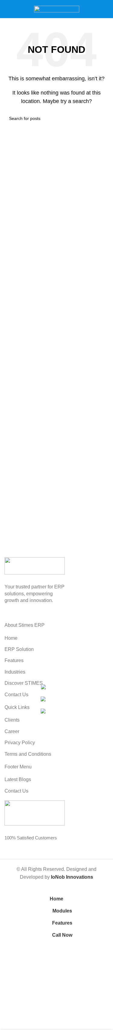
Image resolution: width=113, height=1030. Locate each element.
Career (12, 731)
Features (14, 660)
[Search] (106, 9)
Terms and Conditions (28, 754)
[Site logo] (56, 8)
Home (11, 638)
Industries (15, 671)
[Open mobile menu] (7, 9)
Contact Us (16, 694)
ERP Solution (19, 649)
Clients (12, 720)
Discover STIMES (24, 683)
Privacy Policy (20, 742)
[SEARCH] (101, 118)
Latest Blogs (18, 779)
